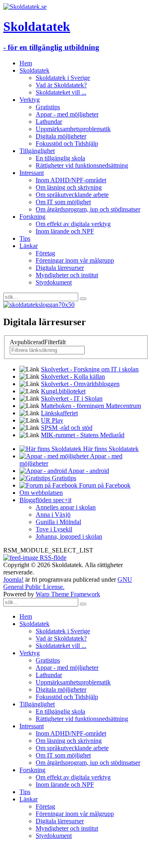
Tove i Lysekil (54, 529)
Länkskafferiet (59, 413)
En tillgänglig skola (60, 158)
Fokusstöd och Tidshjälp (67, 143)
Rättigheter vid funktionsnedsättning (82, 165)
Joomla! (13, 579)
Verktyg (29, 99)
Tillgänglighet (37, 150)
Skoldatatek (34, 70)
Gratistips (48, 107)
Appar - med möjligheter (67, 114)
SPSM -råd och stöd (66, 427)
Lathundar (49, 121)
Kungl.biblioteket (63, 391)
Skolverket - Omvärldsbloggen (80, 383)
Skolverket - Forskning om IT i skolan (90, 369)
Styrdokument (54, 282)
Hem (25, 63)
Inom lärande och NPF (65, 231)
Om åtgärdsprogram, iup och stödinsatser (88, 209)
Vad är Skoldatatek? (61, 85)
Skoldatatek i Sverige (63, 77)
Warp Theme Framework (68, 594)
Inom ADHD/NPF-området (71, 180)
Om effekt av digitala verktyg (73, 223)
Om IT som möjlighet (63, 202)
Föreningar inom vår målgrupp (75, 260)
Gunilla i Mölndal (58, 521)
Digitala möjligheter (61, 136)
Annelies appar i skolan (66, 507)
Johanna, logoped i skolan (69, 536)
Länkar (28, 245)
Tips (24, 238)
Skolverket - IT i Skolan (72, 398)
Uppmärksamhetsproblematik (73, 128)
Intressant (31, 172)
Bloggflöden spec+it (45, 499)
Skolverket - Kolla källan (73, 376)
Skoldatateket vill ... (61, 92)
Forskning (32, 216)
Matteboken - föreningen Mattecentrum (91, 405)
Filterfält (38, 342)
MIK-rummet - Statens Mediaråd (82, 435)
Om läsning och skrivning (69, 187)
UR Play (52, 420)
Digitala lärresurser (60, 267)
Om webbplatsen (41, 492)
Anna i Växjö (53, 514)
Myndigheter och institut (67, 275)
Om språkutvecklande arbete (72, 194)
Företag (45, 253)
